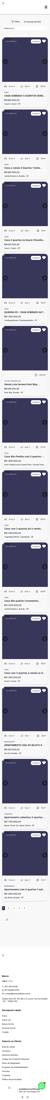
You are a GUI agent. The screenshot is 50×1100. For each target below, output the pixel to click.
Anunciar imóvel (8, 1028)
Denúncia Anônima (10, 1055)
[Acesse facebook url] (22, 1097)
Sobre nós (6, 1020)
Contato (5, 1032)
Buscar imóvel (8, 1024)
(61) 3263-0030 (11, 986)
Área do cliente (8, 1047)
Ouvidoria (6, 1051)
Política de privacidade (12, 1079)
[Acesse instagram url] (27, 1097)
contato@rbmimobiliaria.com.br (18, 994)
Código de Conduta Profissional (15, 1059)
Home (4, 1016)
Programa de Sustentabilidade (15, 1067)
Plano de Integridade (11, 1063)
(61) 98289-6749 (11, 990)
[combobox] (25, 28)
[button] (5, 61)
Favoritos (6, 1071)
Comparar (6, 1075)
